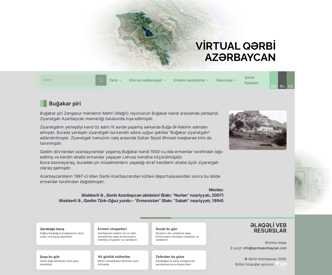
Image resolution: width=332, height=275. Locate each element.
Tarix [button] (113, 80)
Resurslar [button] (225, 80)
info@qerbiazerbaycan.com (265, 248)
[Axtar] (101, 80)
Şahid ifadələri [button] (251, 80)
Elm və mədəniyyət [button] (145, 80)
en (273, 86)
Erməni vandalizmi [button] (189, 80)
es (290, 86)
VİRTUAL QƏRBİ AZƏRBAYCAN (236, 51)
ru (282, 86)
